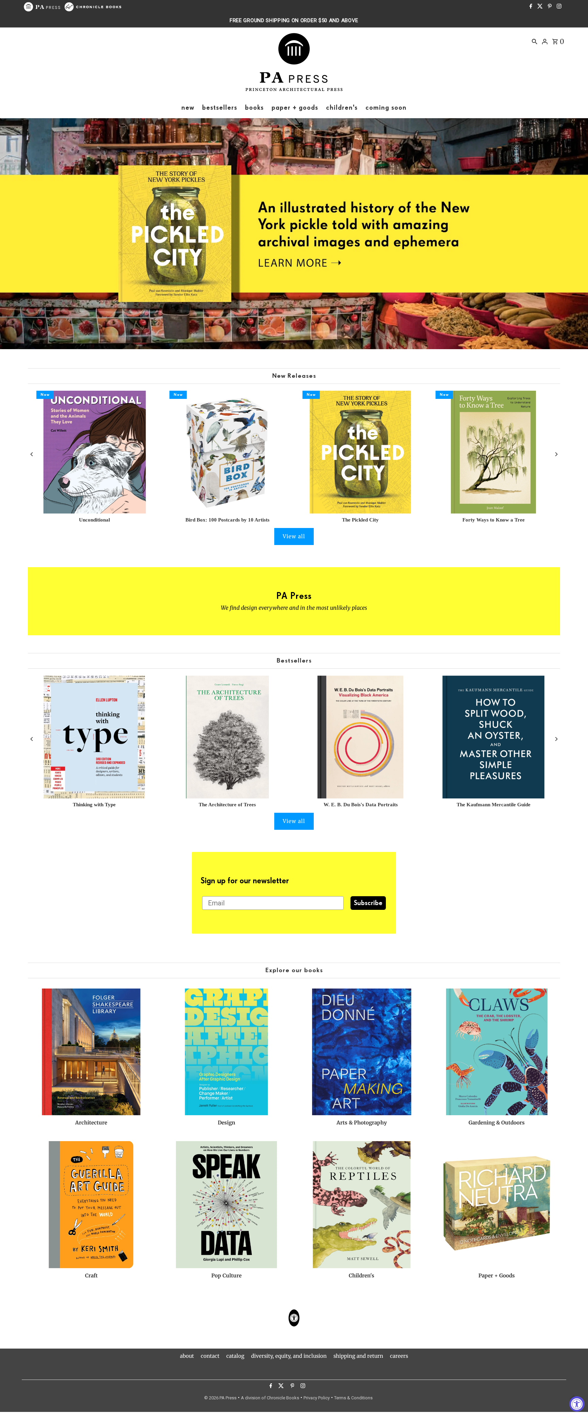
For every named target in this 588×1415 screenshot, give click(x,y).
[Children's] (361, 1204)
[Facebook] (530, 7)
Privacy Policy (317, 1397)
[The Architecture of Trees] (227, 736)
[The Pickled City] (360, 452)
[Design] (226, 1052)
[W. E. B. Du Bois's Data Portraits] (360, 736)
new (187, 107)
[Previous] (32, 454)
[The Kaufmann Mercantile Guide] (493, 736)
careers (399, 1356)
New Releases (294, 376)
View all (294, 536)
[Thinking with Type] (94, 736)
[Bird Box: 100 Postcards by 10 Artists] (227, 452)
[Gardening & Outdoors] (497, 1052)
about (187, 1356)
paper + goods (295, 107)
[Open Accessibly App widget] (294, 1317)
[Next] (556, 454)
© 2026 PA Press (220, 1397)
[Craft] (91, 1204)
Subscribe (368, 903)
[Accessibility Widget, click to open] (577, 1404)
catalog (235, 1356)
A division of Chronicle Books (270, 1397)
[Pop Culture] (226, 1204)
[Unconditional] (94, 452)
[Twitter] (539, 7)
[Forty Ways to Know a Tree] (493, 452)
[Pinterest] (549, 7)
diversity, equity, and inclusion (289, 1356)
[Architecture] (91, 1052)
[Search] (534, 41)
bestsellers (219, 107)
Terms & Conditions (353, 1397)
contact (210, 1356)
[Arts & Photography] (361, 1052)
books (254, 107)
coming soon (386, 107)
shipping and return (358, 1356)
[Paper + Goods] (497, 1204)
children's (342, 107)
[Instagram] (558, 7)
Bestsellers (294, 660)
